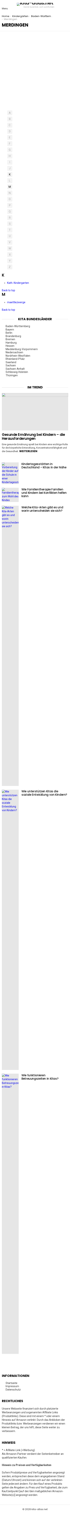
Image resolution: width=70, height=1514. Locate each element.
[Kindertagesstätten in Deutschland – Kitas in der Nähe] (10, 473)
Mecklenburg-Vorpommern (22, 349)
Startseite (11, 1383)
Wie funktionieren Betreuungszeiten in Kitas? (39, 1077)
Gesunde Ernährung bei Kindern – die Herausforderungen (33, 436)
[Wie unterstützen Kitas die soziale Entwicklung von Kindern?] (10, 930)
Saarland (11, 362)
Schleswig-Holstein (17, 371)
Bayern (10, 329)
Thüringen (12, 375)
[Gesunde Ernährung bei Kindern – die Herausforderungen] (35, 411)
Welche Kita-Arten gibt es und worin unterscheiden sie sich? (42, 509)
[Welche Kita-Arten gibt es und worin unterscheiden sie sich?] (10, 646)
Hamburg (11, 342)
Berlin (9, 332)
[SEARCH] (65, 5)
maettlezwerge (16, 302)
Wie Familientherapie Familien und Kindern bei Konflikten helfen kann (44, 492)
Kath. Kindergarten (18, 282)
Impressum (12, 1386)
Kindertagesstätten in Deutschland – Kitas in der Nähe (43, 465)
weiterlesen (28, 451)
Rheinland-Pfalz (15, 358)
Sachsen (11, 365)
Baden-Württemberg (18, 326)
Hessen (10, 345)
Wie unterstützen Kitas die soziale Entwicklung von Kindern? (44, 793)
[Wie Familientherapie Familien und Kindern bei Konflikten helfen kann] (10, 495)
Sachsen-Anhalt (15, 368)
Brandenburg (13, 336)
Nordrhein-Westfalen (18, 355)
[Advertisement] (35, 74)
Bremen (10, 339)
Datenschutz (13, 1389)
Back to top (8, 290)
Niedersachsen (14, 352)
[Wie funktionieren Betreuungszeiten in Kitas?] (10, 1214)
